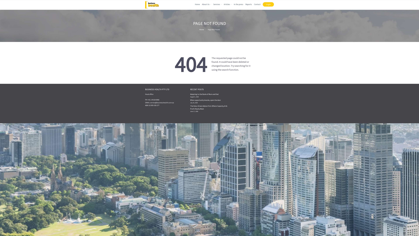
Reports (248, 4)
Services (216, 4)
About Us (206, 4)
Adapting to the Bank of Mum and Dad (204, 94)
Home (197, 4)
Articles (227, 4)
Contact (257, 4)
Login (268, 4)
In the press (238, 4)
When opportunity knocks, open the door (205, 100)
